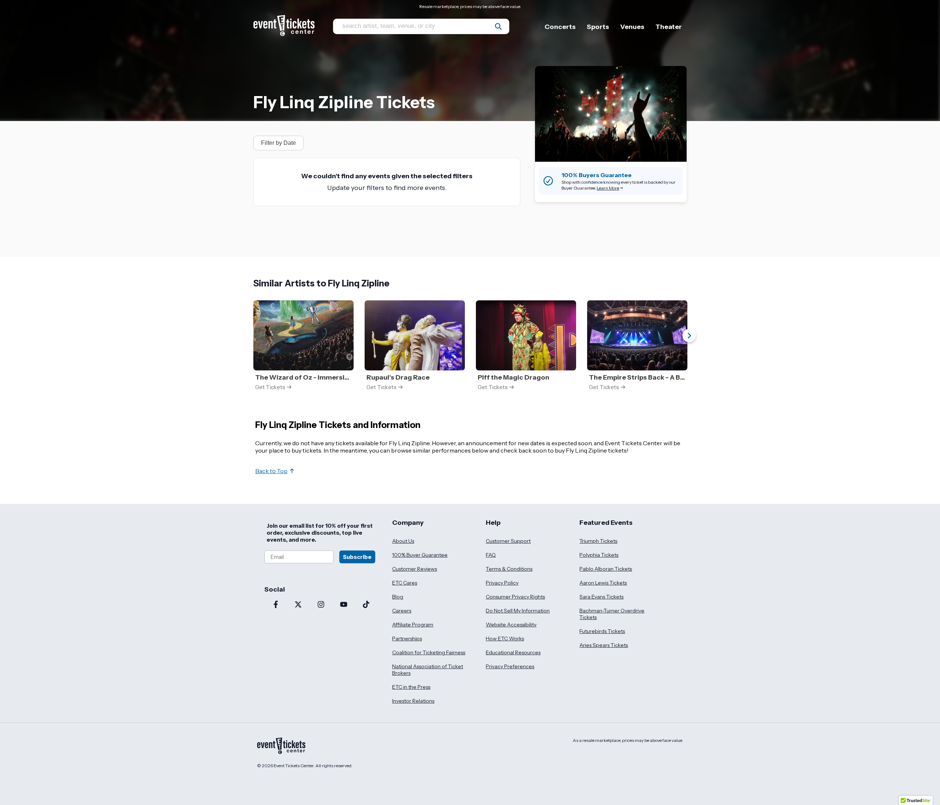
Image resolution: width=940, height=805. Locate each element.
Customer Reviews (414, 569)
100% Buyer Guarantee (420, 555)
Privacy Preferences (510, 666)
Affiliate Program (412, 624)
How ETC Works (505, 638)
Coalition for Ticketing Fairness (428, 652)
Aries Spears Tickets (603, 645)
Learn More (608, 188)
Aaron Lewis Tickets (603, 582)
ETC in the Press (411, 687)
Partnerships (407, 638)
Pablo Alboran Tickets (605, 569)
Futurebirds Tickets (602, 631)
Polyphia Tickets (598, 555)
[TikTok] (366, 605)
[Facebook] (275, 605)
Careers (401, 610)
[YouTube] (343, 605)
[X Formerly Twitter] (298, 605)
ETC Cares (404, 582)
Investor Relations (413, 701)
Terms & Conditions (509, 569)
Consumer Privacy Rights (515, 596)
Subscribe (357, 556)
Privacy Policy (502, 582)
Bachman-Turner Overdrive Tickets (611, 614)
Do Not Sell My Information (518, 610)
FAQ (491, 555)
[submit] (498, 26)
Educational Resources (513, 652)
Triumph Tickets (598, 541)
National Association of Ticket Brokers (427, 669)
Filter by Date (278, 143)
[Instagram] (321, 605)
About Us (403, 541)
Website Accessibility (511, 624)
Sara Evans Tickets (601, 596)
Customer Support (508, 541)
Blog (397, 596)
